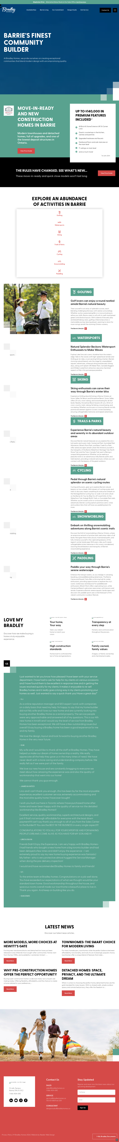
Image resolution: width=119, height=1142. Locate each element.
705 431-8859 (51, 1100)
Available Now (31, 10)
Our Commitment (58, 10)
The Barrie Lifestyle (77, 328)
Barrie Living (44, 10)
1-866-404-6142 (15, 1093)
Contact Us (105, 10)
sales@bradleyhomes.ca (55, 1088)
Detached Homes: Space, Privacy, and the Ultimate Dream (83, 974)
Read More (10, 961)
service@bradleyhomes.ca (56, 1098)
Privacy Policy (7, 1135)
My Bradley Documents (107, 1136)
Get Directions (81, 2)
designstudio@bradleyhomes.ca (58, 1108)
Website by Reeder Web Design (43, 1135)
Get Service (84, 10)
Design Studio (72, 10)
